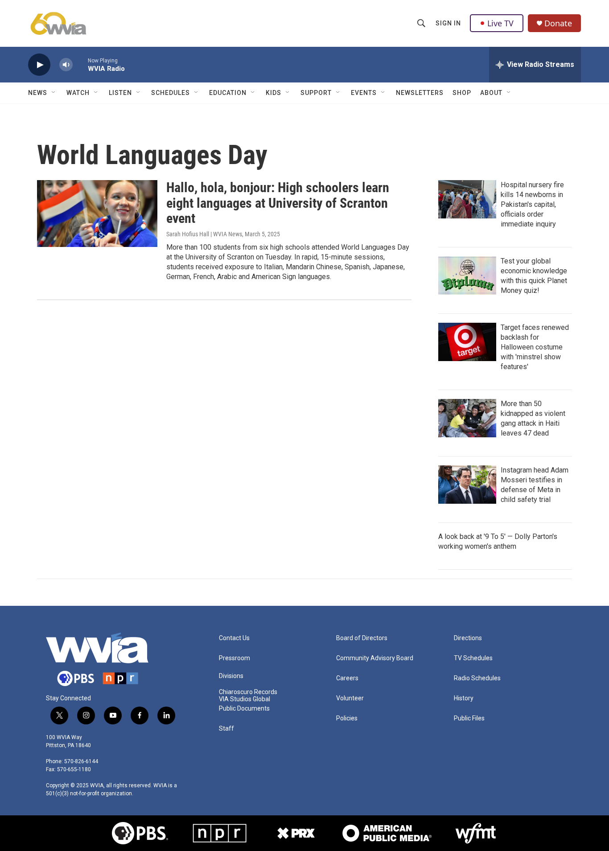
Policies (347, 718)
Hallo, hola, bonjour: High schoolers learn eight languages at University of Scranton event (277, 203)
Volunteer (350, 698)
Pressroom (234, 658)
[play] (39, 65)
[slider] (80, 64)
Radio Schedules (477, 678)
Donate (558, 23)
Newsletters (420, 92)
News (37, 92)
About (491, 92)
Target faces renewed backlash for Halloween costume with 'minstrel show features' (535, 347)
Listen (120, 92)
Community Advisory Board (374, 658)
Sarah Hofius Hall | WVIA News (204, 234)
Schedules (170, 92)
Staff (226, 728)
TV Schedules (473, 658)
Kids (273, 92)
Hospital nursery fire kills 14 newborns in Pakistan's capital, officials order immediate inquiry (532, 204)
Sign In (448, 23)
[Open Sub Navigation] (54, 92)
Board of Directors (361, 638)
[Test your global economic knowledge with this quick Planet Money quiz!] (467, 275)
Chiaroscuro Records (248, 692)
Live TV (500, 23)
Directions (468, 638)
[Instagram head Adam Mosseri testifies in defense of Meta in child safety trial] (467, 484)
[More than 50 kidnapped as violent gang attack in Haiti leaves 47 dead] (467, 418)
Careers (347, 678)
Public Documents (244, 708)
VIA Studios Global (244, 699)
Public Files (469, 718)
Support (316, 92)
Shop (462, 92)
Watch (78, 92)
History (463, 698)
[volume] (66, 65)
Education (228, 92)
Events (364, 92)
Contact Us (234, 638)
